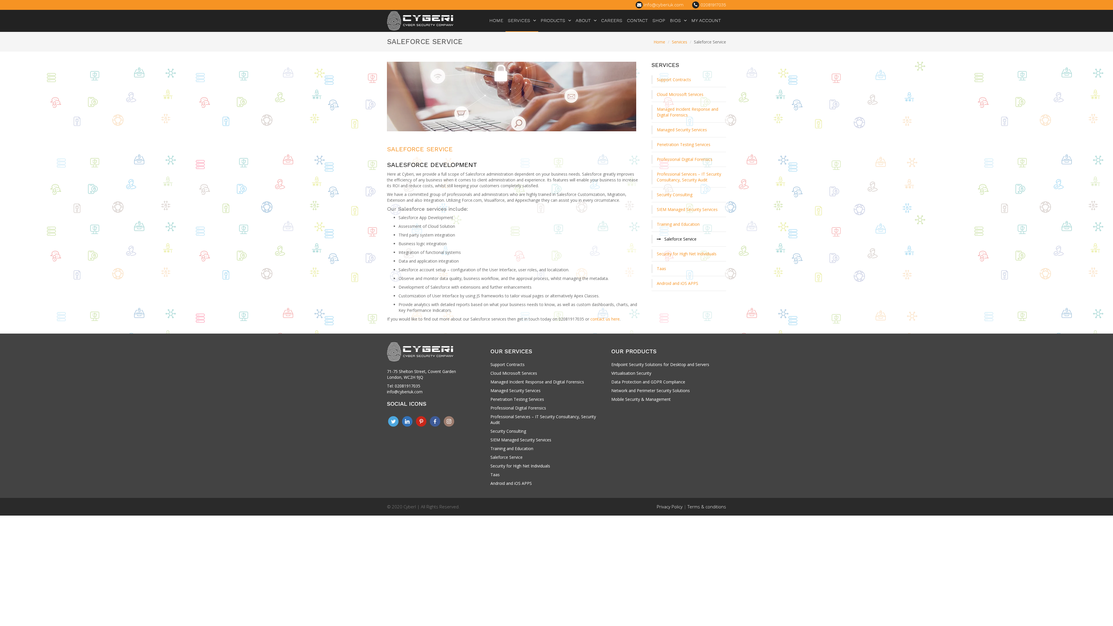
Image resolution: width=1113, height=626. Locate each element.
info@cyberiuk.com (663, 5)
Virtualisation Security (631, 373)
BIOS (675, 20)
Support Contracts (674, 79)
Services (519, 20)
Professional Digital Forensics (684, 159)
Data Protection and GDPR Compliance (648, 382)
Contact (637, 20)
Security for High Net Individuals (686, 253)
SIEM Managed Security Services (687, 209)
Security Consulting (674, 194)
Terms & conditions (707, 506)
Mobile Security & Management (641, 399)
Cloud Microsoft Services (680, 94)
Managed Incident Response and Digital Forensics (687, 112)
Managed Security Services (682, 129)
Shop (658, 20)
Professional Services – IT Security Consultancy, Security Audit (689, 177)
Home (496, 20)
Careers (611, 20)
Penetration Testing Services (683, 144)
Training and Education (678, 224)
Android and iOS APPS (677, 283)
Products (553, 20)
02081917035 (712, 5)
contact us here (605, 319)
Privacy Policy (670, 506)
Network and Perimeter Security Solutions (650, 390)
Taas (661, 268)
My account (706, 20)
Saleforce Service (420, 149)
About (583, 20)
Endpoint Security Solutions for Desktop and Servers (660, 364)
